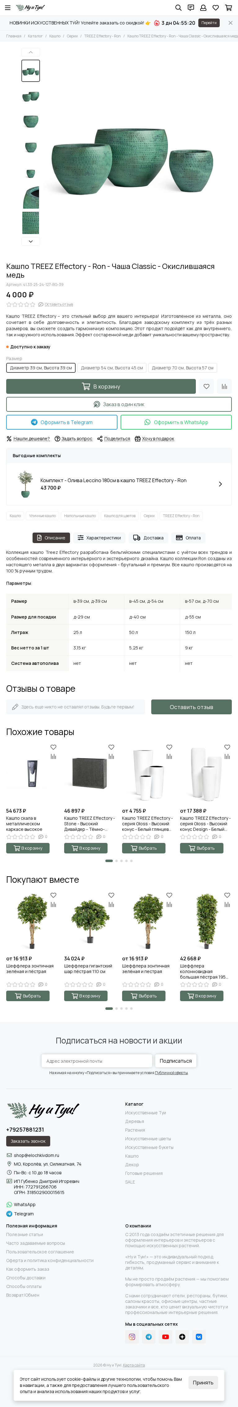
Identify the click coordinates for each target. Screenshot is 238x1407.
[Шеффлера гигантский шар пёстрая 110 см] (90, 921)
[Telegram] (149, 1337)
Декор (132, 1164)
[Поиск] (178, 7)
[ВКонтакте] (199, 1337)
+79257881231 (25, 1129)
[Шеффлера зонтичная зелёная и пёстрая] (32, 921)
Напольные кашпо (80, 515)
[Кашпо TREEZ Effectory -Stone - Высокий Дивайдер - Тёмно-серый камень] (90, 774)
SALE (130, 1182)
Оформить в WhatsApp (181, 422)
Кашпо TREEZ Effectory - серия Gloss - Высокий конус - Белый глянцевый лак (148, 823)
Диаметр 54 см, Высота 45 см (112, 368)
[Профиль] (203, 7)
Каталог (35, 36)
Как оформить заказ (27, 1269)
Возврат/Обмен (22, 1295)
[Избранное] (206, 386)
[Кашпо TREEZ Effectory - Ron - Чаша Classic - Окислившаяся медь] (130, 152)
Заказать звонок (28, 1141)
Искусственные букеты (149, 1147)
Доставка (153, 538)
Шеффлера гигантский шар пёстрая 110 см (88, 968)
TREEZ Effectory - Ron (102, 36)
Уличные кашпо (42, 515)
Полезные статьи (24, 1234)
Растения (135, 1130)
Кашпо (54, 36)
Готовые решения (144, 1173)
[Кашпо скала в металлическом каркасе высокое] (32, 774)
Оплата (193, 538)
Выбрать (148, 848)
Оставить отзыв (191, 707)
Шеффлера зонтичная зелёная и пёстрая (30, 968)
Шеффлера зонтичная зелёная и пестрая (146, 968)
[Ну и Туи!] (30, 7)
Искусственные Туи (145, 1113)
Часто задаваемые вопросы (35, 1243)
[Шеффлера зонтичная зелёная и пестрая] (148, 921)
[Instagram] (132, 1337)
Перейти (209, 22)
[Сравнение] (224, 386)
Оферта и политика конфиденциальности (50, 1260)
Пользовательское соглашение (40, 1252)
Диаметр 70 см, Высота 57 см (183, 368)
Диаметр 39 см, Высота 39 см (41, 368)
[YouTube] (165, 1337)
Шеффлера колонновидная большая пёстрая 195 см (203, 971)
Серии (72, 36)
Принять (203, 1382)
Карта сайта (134, 1365)
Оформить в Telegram (67, 422)
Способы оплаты (24, 1286)
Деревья (134, 1121)
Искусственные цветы (148, 1138)
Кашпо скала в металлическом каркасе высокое (24, 823)
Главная (13, 36)
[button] (46, 152)
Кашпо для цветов (119, 515)
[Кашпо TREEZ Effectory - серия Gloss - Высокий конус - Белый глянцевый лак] (148, 774)
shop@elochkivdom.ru (36, 1155)
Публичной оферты (171, 1072)
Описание (55, 538)
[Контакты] (191, 7)
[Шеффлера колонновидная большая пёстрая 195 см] (206, 921)
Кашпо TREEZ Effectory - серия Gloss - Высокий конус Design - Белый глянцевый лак (205, 823)
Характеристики (103, 538)
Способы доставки (26, 1278)
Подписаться (176, 1060)
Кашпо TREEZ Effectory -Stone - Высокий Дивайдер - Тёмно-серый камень (89, 823)
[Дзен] (182, 1337)
